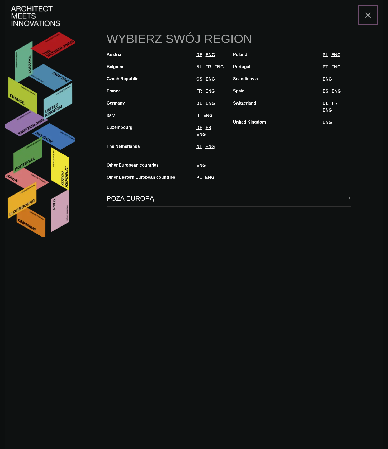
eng (210, 55)
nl (199, 67)
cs (199, 79)
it (198, 115)
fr (208, 67)
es (325, 91)
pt (325, 67)
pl (325, 55)
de (199, 55)
